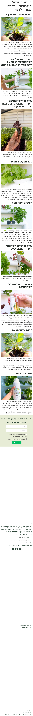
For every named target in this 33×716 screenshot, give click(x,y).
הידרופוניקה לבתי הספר (26, 712)
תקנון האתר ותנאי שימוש (25, 626)
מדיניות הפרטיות (14, 439)
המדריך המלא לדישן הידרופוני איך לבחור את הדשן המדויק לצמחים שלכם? (16, 62)
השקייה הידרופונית (22, 202)
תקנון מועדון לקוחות (26, 628)
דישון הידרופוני (24, 373)
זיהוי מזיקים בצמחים (21, 161)
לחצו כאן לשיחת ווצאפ (26, 540)
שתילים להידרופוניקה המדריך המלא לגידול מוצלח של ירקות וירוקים (17, 103)
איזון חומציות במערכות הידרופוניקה (20, 286)
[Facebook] (20, 549)
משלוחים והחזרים (27, 632)
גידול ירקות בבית (27, 710)
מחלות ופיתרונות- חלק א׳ (18, 14)
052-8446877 (22, 537)
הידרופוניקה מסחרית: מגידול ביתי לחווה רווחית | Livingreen (17, 714)
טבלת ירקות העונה (22, 330)
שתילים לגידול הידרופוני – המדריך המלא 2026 (18, 247)
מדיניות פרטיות (27, 634)
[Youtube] (13, 549)
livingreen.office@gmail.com (22, 543)
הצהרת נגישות (28, 630)
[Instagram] (16, 549)
